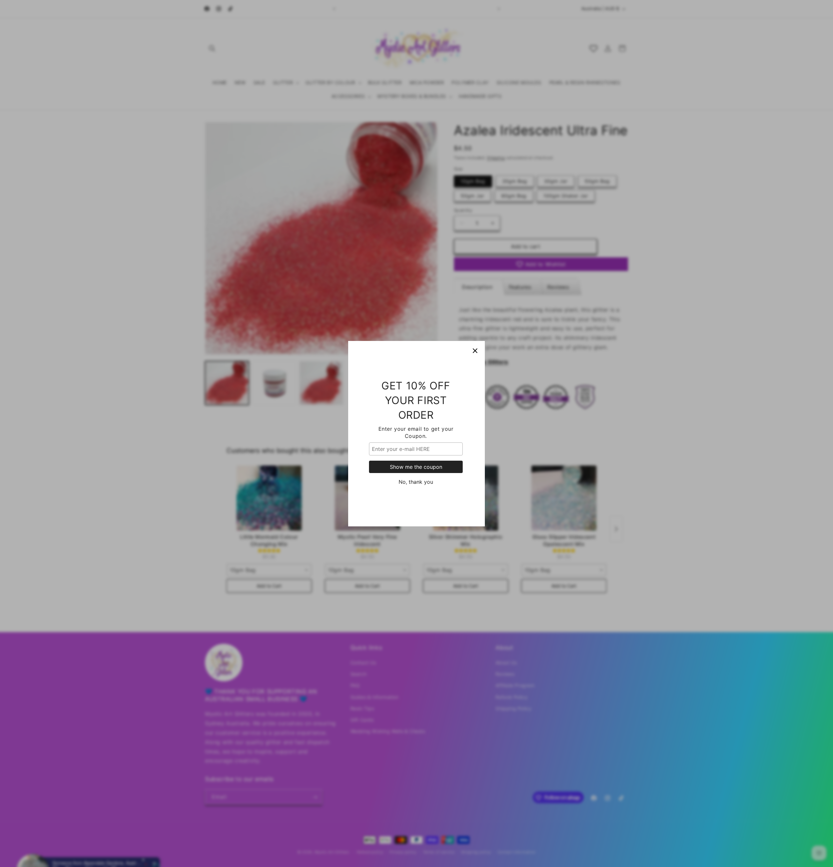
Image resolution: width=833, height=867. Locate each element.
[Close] (475, 350)
